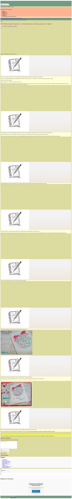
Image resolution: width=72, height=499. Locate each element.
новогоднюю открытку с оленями (36, 431)
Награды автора (5, 12)
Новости (3, 464)
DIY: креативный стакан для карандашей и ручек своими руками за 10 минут (13, 19)
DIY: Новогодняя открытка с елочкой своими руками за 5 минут (11, 18)
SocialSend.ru (37, 493)
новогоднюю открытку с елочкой (49, 431)
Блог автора (4, 459)
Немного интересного (6, 463)
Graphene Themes (13, 497)
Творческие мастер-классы (12, 26)
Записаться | (36, 491)
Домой (3, 11)
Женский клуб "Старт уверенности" (6, 9)
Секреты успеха (5, 465)
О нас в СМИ (4, 14)
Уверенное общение (5, 467)
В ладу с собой (4, 460)
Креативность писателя (6, 461)
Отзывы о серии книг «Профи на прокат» (9, 16)
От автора (4, 15)
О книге (3, 13)
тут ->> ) (20, 81)
